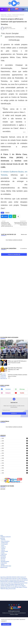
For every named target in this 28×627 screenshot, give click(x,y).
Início (1, 535)
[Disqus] (14, 276)
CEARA (18, 577)
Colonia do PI (23, 577)
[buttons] (9, 605)
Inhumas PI (7, 580)
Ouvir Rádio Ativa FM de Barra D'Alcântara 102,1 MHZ (15, 368)
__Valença (2, 550)
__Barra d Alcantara (4, 541)
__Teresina (2, 548)
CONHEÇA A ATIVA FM (5, 536)
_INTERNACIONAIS (4, 561)
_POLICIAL (2, 560)
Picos (12, 583)
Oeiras (5, 583)
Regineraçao (17, 584)
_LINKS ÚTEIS (3, 554)
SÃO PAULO (8, 587)
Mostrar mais (24, 234)
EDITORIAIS (3, 555)
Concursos (2, 578)
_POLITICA (2, 558)
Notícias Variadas (18, 581)
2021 (15, 450)
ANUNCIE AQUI (3, 567)
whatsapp (22, 389)
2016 (15, 463)
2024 (15, 443)
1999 (14, 473)
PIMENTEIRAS (16, 583)
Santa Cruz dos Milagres (20, 585)
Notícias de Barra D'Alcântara (7, 581)
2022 (15, 448)
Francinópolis (24, 578)
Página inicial (3, 14)
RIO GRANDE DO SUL (9, 585)
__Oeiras (2, 545)
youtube (22, 393)
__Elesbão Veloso (4, 542)
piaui (9, 583)
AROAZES (14, 577)
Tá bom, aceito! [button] (6, 624)
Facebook (5, 216)
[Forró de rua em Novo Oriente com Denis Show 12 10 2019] (3, 376)
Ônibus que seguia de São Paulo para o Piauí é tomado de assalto (17, 361)
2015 (15, 465)
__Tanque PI (3, 547)
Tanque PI (21, 587)
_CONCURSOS (3, 563)
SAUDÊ (14, 587)
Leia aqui (3, 621)
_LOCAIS (2, 553)
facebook (8, 389)
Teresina (9, 14)
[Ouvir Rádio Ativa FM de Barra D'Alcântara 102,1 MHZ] (3, 369)
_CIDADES (2, 539)
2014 (15, 468)
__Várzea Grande (4, 551)
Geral (3, 580)
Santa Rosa (2, 587)
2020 (15, 453)
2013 (15, 470)
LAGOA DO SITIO (20, 580)
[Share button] (18, 216)
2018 (15, 458)
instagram (8, 393)
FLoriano (19, 578)
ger (1, 580)
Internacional (13, 580)
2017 (15, 460)
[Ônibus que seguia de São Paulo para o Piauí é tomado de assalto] (3, 363)
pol (21, 583)
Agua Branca (3, 577)
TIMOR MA (2, 588)
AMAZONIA (8, 577)
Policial (25, 583)
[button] (22, 9)
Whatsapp (14, 216)
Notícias (26, 580)
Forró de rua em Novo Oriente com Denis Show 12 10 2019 (17, 375)
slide (17, 587)
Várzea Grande (12, 588)
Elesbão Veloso (8, 578)
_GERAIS (2, 564)
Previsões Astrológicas (9, 584)
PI (7, 583)
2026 (15, 438)
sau (12, 587)
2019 (15, 455)
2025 (15, 441)
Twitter (10, 216)
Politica (2, 584)
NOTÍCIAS (2, 538)
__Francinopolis (4, 544)
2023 (15, 446)
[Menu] (2, 9)
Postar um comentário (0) (14, 254)
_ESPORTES (3, 557)
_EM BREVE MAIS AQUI (5, 566)
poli (23, 583)
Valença (7, 588)
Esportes (14, 578)
